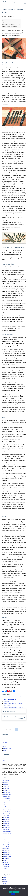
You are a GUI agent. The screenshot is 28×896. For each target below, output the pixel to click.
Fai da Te (5, 742)
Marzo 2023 (6, 848)
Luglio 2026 (6, 780)
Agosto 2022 (6, 862)
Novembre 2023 (7, 833)
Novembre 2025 (7, 796)
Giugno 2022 (6, 866)
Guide (4, 746)
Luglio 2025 (6, 804)
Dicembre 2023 (7, 831)
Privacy (5, 760)
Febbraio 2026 (6, 790)
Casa (4, 738)
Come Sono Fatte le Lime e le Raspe (11, 24)
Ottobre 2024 (6, 811)
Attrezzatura (6, 737)
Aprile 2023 (6, 846)
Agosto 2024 (6, 815)
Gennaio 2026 (6, 792)
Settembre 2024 (7, 813)
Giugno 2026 (6, 782)
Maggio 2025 (6, 806)
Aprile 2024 (6, 823)
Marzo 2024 (6, 825)
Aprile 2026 (6, 786)
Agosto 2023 (6, 839)
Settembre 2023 (7, 837)
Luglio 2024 (6, 817)
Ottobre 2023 (6, 835)
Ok (10, 891)
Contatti (5, 756)
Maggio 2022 (6, 868)
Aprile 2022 (6, 870)
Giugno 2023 (6, 842)
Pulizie (4, 750)
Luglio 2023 (6, 841)
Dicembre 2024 (7, 808)
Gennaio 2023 (6, 852)
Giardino (5, 744)
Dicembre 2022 (7, 854)
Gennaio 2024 (6, 829)
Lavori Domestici (7, 748)
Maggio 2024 (6, 821)
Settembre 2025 (7, 800)
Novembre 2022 (7, 856)
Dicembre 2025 (7, 794)
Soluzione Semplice (8, 2)
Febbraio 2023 (6, 850)
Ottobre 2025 (6, 798)
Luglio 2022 (6, 864)
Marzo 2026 (6, 788)
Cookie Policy (6, 758)
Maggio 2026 (6, 784)
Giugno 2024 (6, 819)
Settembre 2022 (7, 860)
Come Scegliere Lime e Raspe (10, 26)
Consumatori (6, 740)
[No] (13, 894)
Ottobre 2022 (6, 858)
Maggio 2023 (6, 844)
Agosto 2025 (6, 802)
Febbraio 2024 (6, 827)
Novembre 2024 (7, 809)
